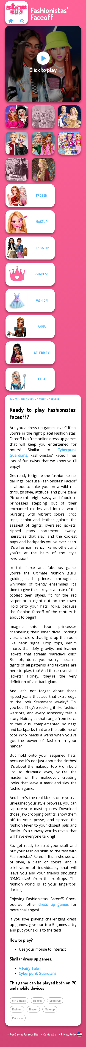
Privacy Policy (68, 1034)
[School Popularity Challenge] (43, 143)
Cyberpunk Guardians (37, 973)
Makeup (50, 1009)
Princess (17, 1018)
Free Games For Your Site (24, 1034)
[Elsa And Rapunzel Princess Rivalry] (69, 143)
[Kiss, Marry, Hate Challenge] (17, 143)
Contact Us (49, 1034)
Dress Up (54, 399)
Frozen (33, 1009)
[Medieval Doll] (43, 169)
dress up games (54, 904)
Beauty (41, 399)
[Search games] (22, 20)
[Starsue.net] (11, 20)
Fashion (17, 1009)
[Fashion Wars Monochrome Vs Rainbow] (17, 116)
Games (13, 399)
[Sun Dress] (69, 116)
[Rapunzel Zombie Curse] (43, 116)
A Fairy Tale (29, 968)
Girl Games (27, 399)
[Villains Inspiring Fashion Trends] (17, 169)
